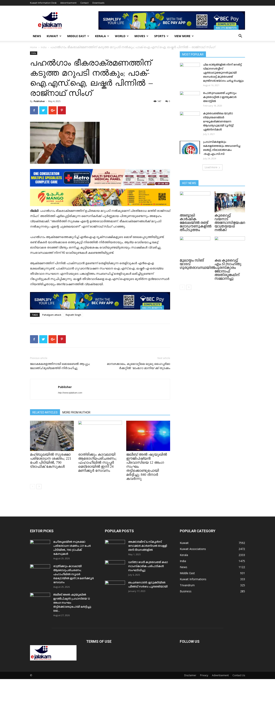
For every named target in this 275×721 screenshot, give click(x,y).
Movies (139, 36)
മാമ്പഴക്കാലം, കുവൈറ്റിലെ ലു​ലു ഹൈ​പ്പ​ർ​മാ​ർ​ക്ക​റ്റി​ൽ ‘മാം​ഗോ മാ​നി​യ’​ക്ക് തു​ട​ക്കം (138, 366)
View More (182, 36)
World (120, 36)
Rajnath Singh (73, 314)
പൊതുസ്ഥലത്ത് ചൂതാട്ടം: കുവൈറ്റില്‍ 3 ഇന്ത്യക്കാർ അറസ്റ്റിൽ (220, 97)
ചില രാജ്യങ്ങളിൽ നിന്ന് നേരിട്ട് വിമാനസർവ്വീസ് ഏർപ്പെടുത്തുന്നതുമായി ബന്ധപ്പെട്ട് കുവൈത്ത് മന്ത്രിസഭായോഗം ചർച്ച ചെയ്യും (223, 73)
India (44, 47)
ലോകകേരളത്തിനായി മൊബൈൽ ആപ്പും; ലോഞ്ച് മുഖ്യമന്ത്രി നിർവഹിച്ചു (60, 366)
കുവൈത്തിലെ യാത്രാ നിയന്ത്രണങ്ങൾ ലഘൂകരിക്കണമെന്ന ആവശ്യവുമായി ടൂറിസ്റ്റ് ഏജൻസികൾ (218, 122)
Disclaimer (190, 675)
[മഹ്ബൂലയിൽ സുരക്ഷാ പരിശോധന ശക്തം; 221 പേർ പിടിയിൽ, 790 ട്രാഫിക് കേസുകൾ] (52, 436)
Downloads (98, 2)
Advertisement (68, 2)
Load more (211, 167)
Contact (84, 2)
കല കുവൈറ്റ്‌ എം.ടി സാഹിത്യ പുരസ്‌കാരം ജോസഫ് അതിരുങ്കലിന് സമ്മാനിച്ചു (228, 269)
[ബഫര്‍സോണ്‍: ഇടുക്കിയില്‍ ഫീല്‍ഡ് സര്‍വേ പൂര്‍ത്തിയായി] (115, 588)
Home (33, 47)
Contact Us (239, 675)
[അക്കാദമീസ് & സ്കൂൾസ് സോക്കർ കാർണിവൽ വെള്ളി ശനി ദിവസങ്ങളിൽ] (115, 547)
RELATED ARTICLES (45, 412)
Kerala (100, 36)
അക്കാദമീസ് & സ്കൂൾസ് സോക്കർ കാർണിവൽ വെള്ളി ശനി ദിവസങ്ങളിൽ (147, 546)
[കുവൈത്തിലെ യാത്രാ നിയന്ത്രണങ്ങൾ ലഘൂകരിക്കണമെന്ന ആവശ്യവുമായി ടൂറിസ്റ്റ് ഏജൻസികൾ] (190, 119)
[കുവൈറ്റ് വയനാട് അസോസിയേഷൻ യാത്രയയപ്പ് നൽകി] (230, 201)
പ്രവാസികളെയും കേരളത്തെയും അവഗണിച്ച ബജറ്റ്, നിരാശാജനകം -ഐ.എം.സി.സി (221, 148)
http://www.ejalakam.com (70, 392)
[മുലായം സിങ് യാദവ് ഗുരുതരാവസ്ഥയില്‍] (195, 246)
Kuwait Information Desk (43, 2)
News (37, 36)
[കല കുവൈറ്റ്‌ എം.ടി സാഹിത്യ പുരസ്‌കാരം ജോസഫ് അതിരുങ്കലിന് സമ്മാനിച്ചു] (230, 246)
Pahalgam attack (51, 314)
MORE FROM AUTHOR (76, 412)
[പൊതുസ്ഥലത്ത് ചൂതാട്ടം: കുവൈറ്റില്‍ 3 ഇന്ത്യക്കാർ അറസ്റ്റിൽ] (190, 98)
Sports (159, 36)
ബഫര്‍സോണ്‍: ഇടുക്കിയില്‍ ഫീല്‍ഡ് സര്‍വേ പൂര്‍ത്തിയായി (148, 585)
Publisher (39, 101)
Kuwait (52, 36)
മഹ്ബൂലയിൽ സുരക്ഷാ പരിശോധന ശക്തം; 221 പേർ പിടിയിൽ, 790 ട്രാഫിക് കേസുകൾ (50, 460)
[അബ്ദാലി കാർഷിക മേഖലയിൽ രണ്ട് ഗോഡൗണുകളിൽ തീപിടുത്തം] (195, 201)
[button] (240, 36)
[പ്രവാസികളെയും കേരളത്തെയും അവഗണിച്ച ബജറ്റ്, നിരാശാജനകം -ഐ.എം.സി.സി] (190, 147)
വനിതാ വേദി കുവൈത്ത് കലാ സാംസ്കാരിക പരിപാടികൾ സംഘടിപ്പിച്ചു (148, 566)
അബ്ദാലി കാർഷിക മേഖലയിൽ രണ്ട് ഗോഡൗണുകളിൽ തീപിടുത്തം (196, 223)
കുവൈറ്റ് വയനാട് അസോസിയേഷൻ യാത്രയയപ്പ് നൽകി (231, 223)
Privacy (204, 675)
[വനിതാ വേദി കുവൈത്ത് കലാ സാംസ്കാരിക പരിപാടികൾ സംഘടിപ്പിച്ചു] (115, 567)
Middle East (76, 36)
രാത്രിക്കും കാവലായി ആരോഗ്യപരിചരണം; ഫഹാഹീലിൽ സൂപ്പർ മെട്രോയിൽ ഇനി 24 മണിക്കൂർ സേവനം (97, 462)
